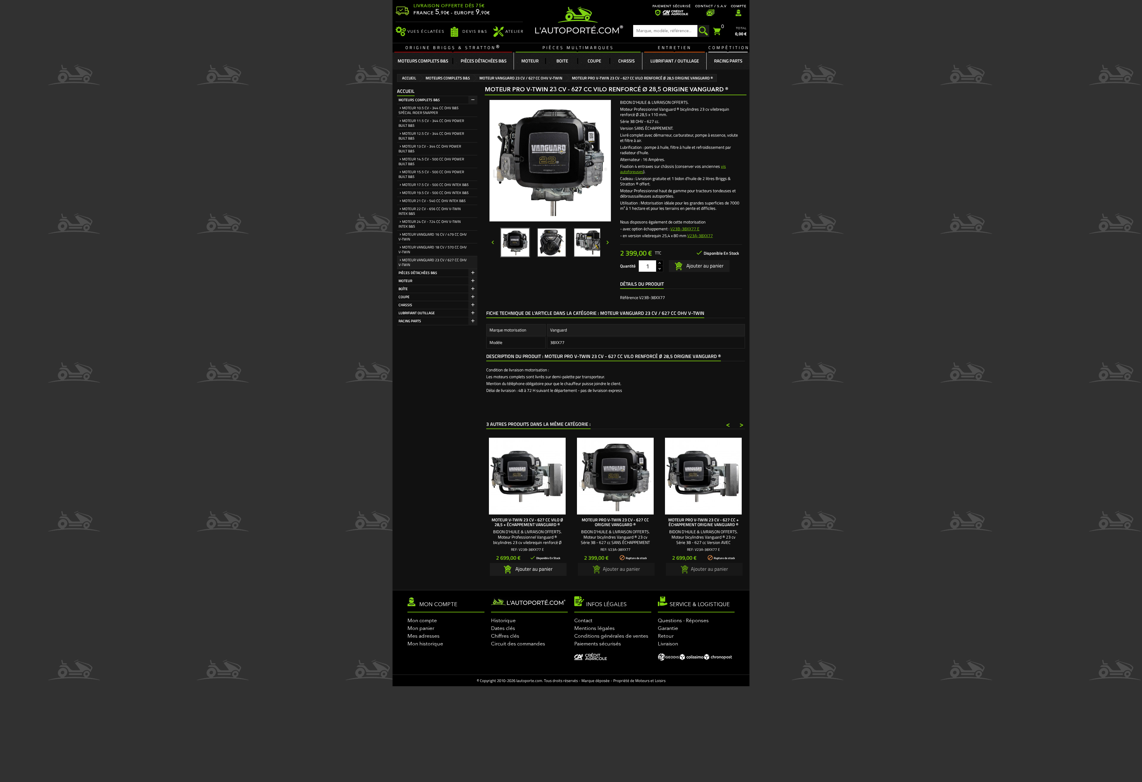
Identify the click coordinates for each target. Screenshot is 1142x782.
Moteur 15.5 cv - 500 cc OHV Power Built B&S (431, 174)
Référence (629, 297)
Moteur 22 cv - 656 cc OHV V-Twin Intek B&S (430, 211)
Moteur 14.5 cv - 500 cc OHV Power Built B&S (431, 161)
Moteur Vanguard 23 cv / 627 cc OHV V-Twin (433, 262)
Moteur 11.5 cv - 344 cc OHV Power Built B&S (431, 123)
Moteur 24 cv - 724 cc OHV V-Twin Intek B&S (430, 224)
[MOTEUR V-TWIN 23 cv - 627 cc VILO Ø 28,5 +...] (527, 476)
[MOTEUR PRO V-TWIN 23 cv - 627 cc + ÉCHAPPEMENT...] (703, 476)
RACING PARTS (410, 321)
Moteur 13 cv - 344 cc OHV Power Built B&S (430, 148)
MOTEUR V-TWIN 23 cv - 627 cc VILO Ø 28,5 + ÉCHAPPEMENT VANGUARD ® (527, 522)
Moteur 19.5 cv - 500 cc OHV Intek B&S (435, 193)
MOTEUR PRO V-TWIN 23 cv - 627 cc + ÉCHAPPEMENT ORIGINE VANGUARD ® (703, 522)
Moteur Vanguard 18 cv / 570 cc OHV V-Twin (433, 249)
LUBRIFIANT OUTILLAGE (417, 313)
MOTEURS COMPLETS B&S (419, 100)
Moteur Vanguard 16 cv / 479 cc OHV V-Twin (433, 237)
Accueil (406, 91)
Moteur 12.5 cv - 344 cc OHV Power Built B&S (431, 136)
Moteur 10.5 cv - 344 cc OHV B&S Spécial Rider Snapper (429, 110)
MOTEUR (405, 281)
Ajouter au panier (704, 265)
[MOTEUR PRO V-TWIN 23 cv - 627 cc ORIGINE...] (615, 476)
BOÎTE (403, 289)
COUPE (404, 297)
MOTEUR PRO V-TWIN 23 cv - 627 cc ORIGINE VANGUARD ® (615, 522)
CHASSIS (405, 305)
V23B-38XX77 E (684, 229)
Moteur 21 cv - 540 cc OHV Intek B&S (434, 201)
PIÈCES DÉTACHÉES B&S (418, 273)
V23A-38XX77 (700, 235)
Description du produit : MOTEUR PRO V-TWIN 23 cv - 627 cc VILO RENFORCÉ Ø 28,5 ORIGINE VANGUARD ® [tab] (603, 356)
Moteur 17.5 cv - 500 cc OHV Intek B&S (435, 184)
